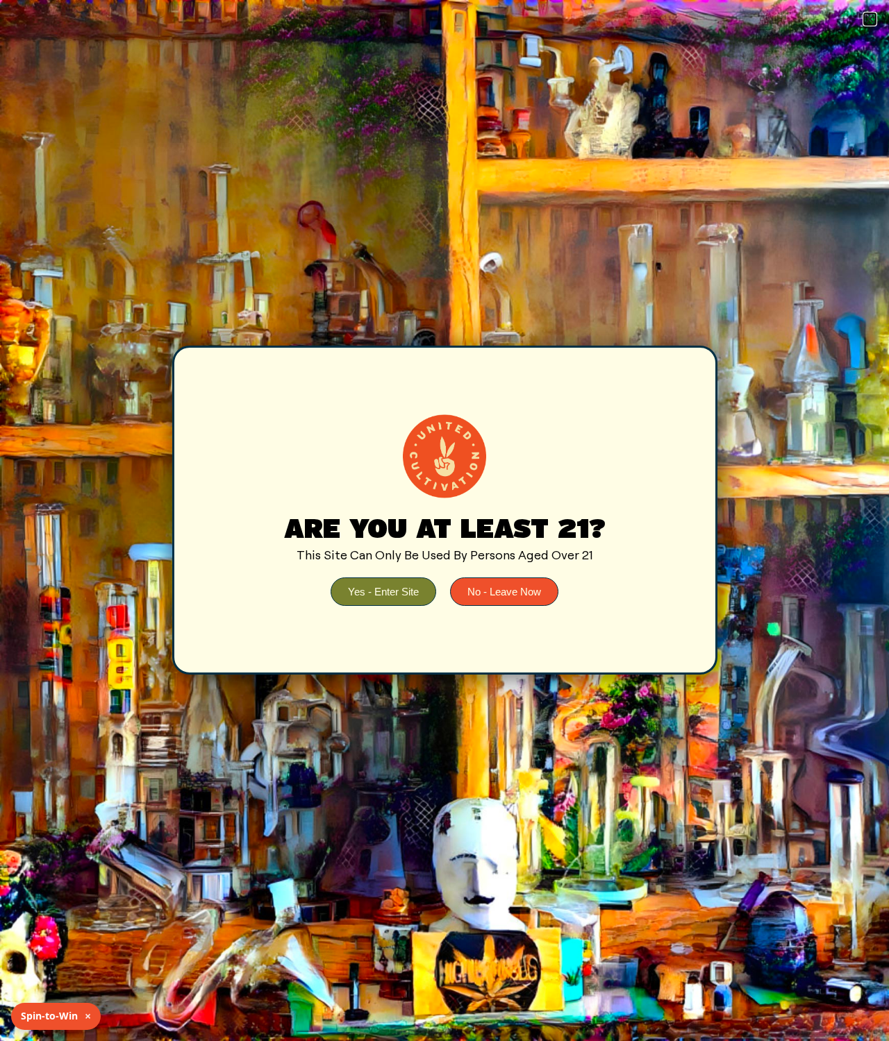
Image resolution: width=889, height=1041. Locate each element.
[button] (870, 19)
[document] (444, 520)
